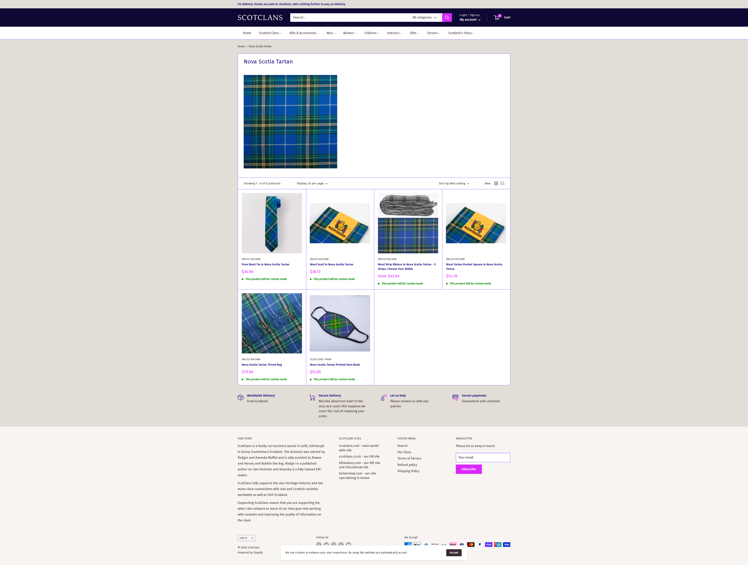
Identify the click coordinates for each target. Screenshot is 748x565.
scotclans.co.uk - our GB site (359, 456)
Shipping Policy (408, 471)
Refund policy (407, 465)
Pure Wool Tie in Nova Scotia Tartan (265, 264)
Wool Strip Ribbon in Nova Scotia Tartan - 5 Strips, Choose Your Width (407, 267)
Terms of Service (409, 458)
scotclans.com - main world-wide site (359, 448)
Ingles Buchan (251, 259)
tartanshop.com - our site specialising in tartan (357, 476)
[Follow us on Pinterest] (341, 545)
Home (241, 46)
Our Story (404, 452)
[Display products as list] (502, 183)
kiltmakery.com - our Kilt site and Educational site (359, 465)
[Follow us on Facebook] (319, 545)
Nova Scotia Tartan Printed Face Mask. (335, 364)
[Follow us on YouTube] (348, 545)
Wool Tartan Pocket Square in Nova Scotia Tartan (474, 267)
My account (468, 20)
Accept (454, 552)
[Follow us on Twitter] (326, 545)
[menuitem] (245, 33)
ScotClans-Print (321, 359)
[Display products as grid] (496, 183)
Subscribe (469, 469)
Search (402, 446)
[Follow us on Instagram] (333, 545)
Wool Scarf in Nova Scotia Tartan (331, 264)
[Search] (447, 17)
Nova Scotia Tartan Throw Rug (262, 364)
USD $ (243, 538)
